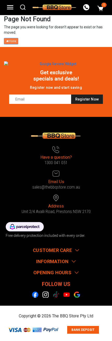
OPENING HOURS (52, 272)
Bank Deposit (83, 330)
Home (12, 41)
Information (52, 261)
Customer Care (52, 250)
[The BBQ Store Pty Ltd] (54, 7)
